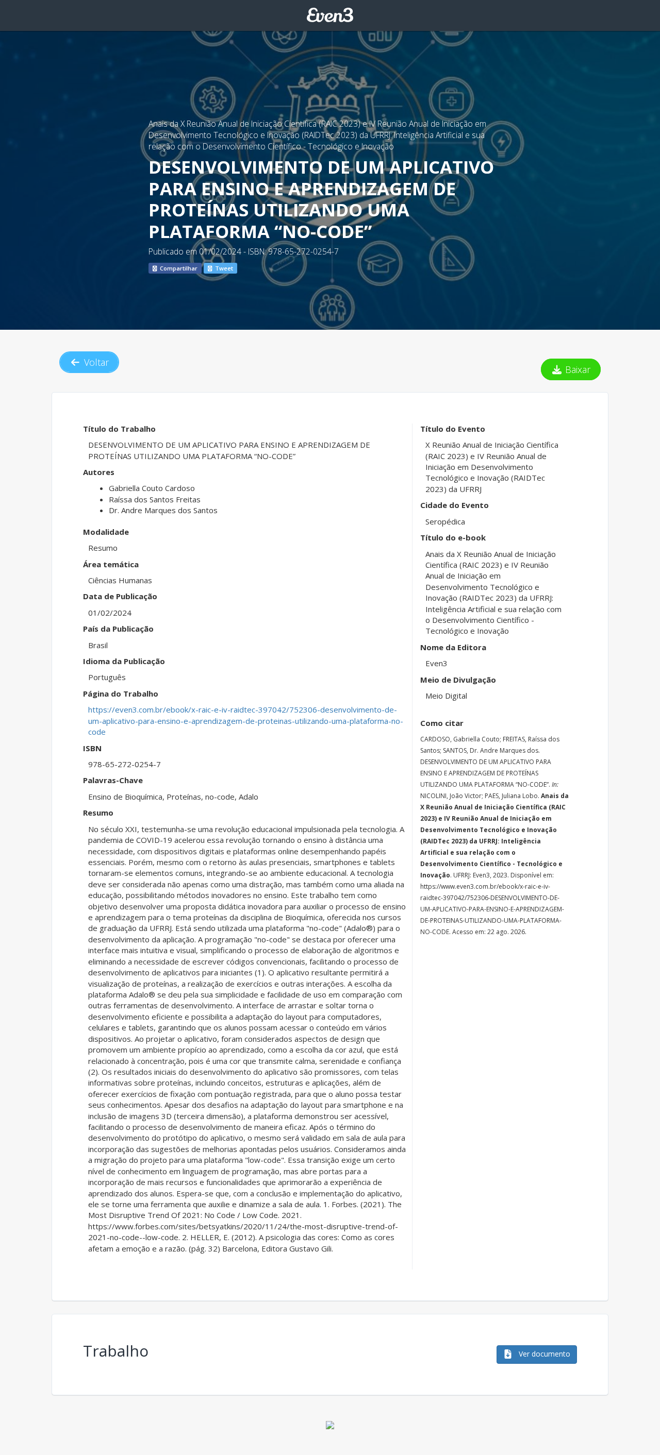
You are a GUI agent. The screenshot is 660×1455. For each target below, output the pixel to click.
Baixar (576, 369)
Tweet (223, 268)
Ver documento (543, 1354)
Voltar (95, 362)
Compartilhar (177, 268)
